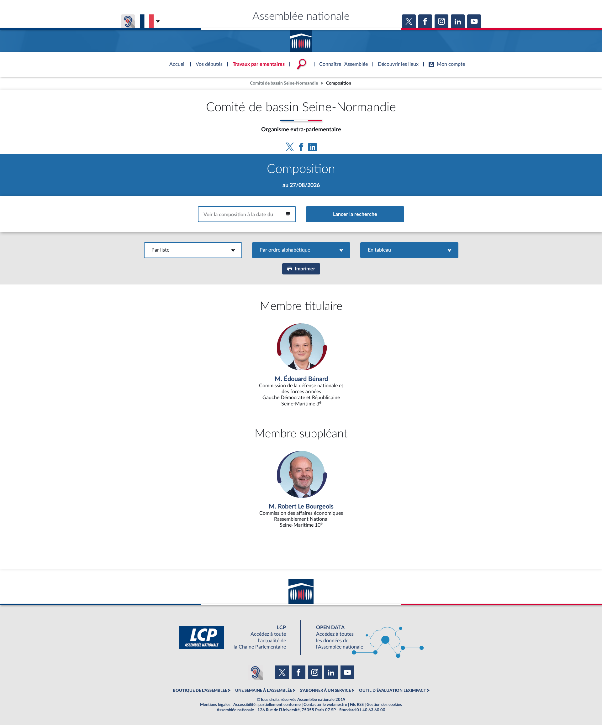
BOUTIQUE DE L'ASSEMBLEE (200, 690)
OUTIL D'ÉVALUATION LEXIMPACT (392, 690)
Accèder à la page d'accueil (301, 38)
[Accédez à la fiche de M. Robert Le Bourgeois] (301, 490)
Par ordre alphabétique (301, 250)
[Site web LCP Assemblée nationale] (237, 637)
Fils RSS (357, 705)
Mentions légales (215, 705)
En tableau (409, 250)
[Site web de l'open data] (364, 637)
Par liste (193, 250)
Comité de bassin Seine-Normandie (284, 83)
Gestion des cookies (384, 705)
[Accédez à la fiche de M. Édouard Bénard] (301, 365)
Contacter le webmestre (325, 705)
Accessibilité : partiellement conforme (267, 705)
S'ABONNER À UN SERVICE (325, 690)
